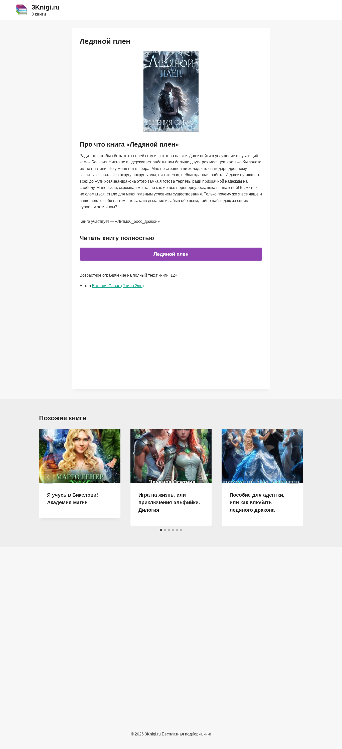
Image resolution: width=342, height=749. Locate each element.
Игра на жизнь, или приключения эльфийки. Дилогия (169, 502)
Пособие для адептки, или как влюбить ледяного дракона (257, 502)
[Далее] (293, 477)
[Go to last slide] (48, 477)
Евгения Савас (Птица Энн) (118, 286)
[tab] (161, 530)
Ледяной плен (171, 254)
